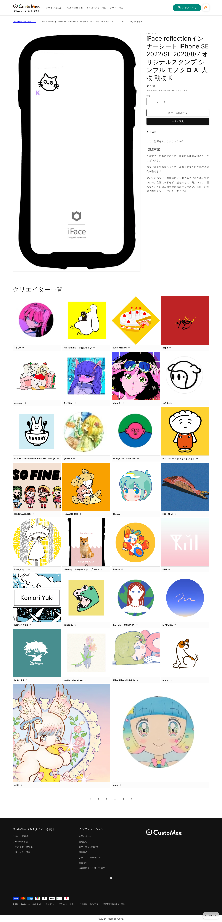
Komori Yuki (21, 624)
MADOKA (167, 624)
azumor (18, 403)
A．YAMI (68, 403)
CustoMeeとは (20, 841)
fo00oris (167, 403)
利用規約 (83, 852)
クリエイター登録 (22, 852)
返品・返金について (88, 847)
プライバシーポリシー (90, 857)
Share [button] (153, 132)
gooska (68, 458)
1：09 (17, 347)
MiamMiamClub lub (124, 680)
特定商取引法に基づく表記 (92, 868)
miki (16, 785)
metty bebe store (73, 680)
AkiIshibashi (120, 347)
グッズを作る (189, 7)
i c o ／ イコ (20, 569)
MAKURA (19, 680)
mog (115, 785)
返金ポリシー (51, 904)
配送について (85, 841)
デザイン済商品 (20, 836)
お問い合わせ (85, 836)
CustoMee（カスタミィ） (24, 21)
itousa (116, 569)
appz (165, 347)
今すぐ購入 (178, 121)
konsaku (68, 624)
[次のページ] (131, 799)
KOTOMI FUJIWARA (124, 624)
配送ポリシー (95, 904)
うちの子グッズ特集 (23, 847)
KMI (164, 569)
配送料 (154, 90)
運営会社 (83, 863)
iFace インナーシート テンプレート (81, 569)
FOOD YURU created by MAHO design (35, 458)
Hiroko (117, 514)
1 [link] (90, 798)
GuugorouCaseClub (124, 458)
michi (165, 680)
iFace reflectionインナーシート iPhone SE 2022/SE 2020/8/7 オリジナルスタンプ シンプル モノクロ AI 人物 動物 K (91, 21)
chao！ (117, 403)
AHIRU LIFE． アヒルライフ (78, 347)
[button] (55, 8)
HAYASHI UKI (71, 514)
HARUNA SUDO (22, 514)
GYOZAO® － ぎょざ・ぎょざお (178, 458)
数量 (148, 96)
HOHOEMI (167, 514)
